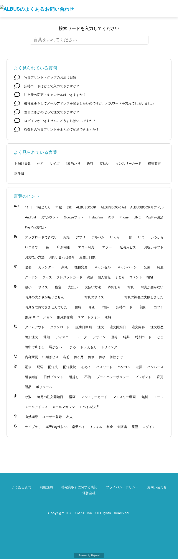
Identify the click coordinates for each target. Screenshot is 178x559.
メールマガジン (63, 406)
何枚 (102, 356)
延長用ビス (128, 247)
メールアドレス (36, 406)
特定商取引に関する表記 (79, 487)
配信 (28, 366)
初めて (86, 366)
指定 (58, 287)
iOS (111, 217)
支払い (104, 163)
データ (82, 336)
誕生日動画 (84, 327)
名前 (66, 356)
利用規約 (46, 487)
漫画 (72, 396)
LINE (137, 217)
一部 (129, 237)
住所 (40, 163)
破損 (139, 366)
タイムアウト (34, 327)
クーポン (31, 277)
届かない (55, 346)
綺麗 (160, 267)
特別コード (143, 336)
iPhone (124, 217)
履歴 (135, 426)
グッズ (47, 277)
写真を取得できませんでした (46, 307)
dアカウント (50, 217)
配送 (40, 366)
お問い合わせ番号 (62, 257)
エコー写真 (86, 247)
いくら (115, 237)
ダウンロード (60, 327)
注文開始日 (118, 327)
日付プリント (53, 376)
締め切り (114, 287)
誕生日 (19, 173)
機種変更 (154, 163)
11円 (28, 207)
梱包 (150, 277)
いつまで (31, 247)
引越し (74, 376)
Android (30, 217)
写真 (130, 287)
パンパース (155, 366)
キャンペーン (127, 267)
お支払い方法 (34, 257)
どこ (160, 336)
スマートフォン (88, 317)
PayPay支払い (35, 227)
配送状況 (69, 366)
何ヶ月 (79, 356)
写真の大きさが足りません (44, 297)
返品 (28, 386)
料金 (110, 426)
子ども (120, 277)
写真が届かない (152, 287)
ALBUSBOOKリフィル (146, 207)
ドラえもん (88, 346)
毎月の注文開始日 (50, 396)
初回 (143, 307)
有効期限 (31, 416)
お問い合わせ (157, 487)
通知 (46, 336)
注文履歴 (156, 327)
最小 (28, 287)
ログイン (148, 426)
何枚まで (116, 356)
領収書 (122, 426)
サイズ (54, 163)
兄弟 (147, 267)
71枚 (58, 207)
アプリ (81, 237)
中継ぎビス (50, 356)
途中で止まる (34, 346)
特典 (126, 336)
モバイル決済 (89, 406)
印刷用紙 (63, 247)
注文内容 (138, 327)
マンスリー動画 (124, 396)
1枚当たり (73, 163)
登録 (114, 336)
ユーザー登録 (52, 416)
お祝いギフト (153, 247)
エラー (107, 247)
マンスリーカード (128, 163)
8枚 (69, 207)
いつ (141, 237)
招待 (105, 307)
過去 (28, 267)
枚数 (28, 396)
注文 (100, 327)
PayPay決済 (154, 217)
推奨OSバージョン (39, 317)
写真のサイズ (94, 297)
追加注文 (31, 336)
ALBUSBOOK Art (113, 207)
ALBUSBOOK (86, 207)
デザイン (99, 336)
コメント (135, 277)
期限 (64, 267)
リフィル (95, 426)
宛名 (66, 237)
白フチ (158, 307)
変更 (160, 376)
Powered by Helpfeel (89, 555)
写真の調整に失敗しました (143, 297)
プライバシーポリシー (113, 376)
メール (158, 396)
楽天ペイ (78, 426)
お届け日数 (23, 163)
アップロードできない (41, 237)
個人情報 (104, 277)
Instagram (96, 217)
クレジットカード (69, 277)
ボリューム (44, 386)
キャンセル (102, 267)
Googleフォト (74, 217)
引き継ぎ (31, 376)
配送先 (53, 366)
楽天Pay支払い (57, 426)
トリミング (109, 346)
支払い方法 (93, 287)
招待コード (124, 307)
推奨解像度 (65, 317)
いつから (156, 237)
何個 (91, 356)
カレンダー (46, 267)
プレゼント (143, 376)
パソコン (123, 366)
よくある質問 (21, 487)
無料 (145, 396)
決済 (90, 277)
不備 (87, 376)
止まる (71, 346)
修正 (92, 307)
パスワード (104, 366)
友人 (69, 416)
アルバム (97, 237)
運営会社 (89, 492)
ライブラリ (33, 426)
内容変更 (31, 356)
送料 (90, 163)
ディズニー (64, 336)
